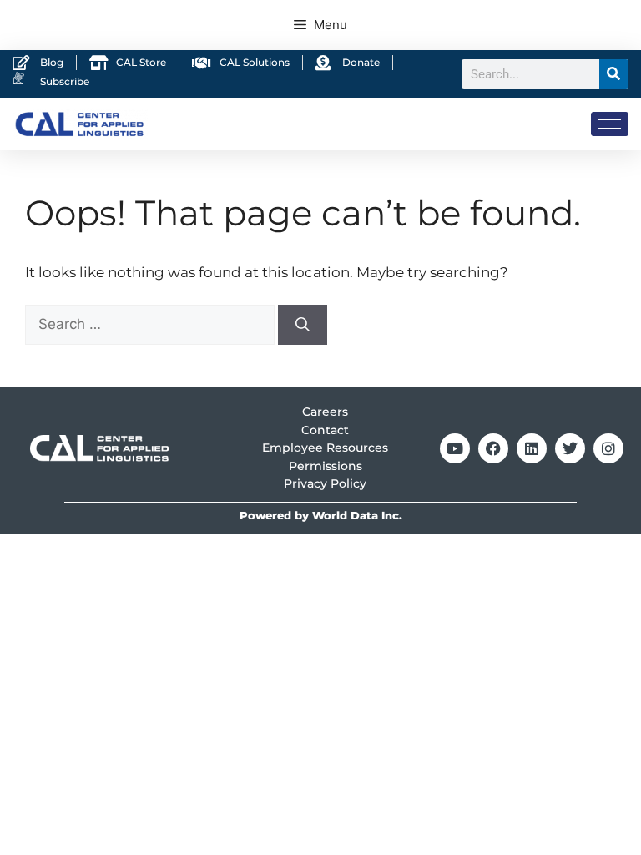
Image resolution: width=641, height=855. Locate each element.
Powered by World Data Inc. (321, 515)
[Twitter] (570, 448)
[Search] (613, 74)
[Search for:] (151, 324)
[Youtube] (455, 448)
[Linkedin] (532, 448)
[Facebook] (493, 448)
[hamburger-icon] (609, 124)
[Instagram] (608, 448)
